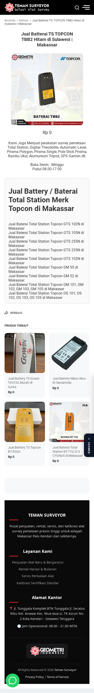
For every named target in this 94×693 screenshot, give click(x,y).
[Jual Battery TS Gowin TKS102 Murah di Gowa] (25, 353)
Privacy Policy (34, 677)
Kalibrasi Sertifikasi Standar (38, 583)
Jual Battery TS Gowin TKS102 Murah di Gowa (23, 382)
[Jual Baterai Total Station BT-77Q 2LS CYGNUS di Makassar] (69, 422)
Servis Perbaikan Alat (38, 576)
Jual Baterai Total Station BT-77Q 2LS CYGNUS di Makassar (67, 451)
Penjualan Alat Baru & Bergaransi (37, 562)
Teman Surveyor (65, 670)
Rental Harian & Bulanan (38, 569)
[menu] (85, 7)
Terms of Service (58, 677)
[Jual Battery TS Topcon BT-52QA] (25, 422)
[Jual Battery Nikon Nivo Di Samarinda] (69, 353)
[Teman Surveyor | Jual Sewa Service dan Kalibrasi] (27, 7)
